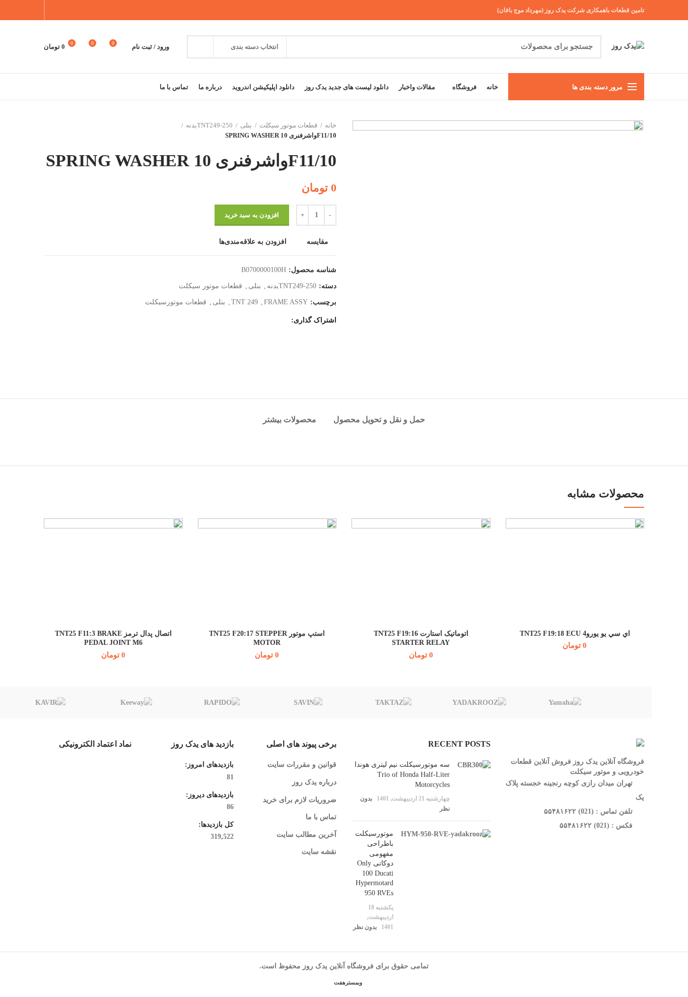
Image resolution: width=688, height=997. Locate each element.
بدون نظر (365, 926)
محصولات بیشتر (289, 419)
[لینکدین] (68, 10)
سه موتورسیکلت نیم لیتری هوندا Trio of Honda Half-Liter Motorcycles (402, 774)
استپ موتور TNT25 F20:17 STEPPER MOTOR (267, 638)
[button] (513, 557)
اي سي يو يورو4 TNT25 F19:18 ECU (575, 633)
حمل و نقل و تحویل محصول (379, 419)
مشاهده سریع (513, 580)
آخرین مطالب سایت (306, 834)
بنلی (246, 125)
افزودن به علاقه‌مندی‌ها (253, 241)
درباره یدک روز (314, 782)
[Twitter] (94, 10)
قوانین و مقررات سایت (301, 764)
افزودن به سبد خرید (252, 215)
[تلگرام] (56, 10)
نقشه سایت (319, 851)
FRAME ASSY (286, 302)
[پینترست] (81, 10)
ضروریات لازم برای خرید (299, 800)
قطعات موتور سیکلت (288, 125)
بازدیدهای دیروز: (209, 795)
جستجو (200, 46)
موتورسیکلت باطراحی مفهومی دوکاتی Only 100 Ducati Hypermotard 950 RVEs (374, 863)
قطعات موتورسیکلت (176, 302)
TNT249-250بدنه (209, 125)
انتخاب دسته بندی (255, 46)
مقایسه (317, 241)
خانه (330, 125)
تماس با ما (321, 817)
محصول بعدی (49, 130)
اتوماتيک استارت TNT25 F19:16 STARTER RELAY (421, 638)
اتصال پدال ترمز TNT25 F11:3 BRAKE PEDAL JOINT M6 (113, 638)
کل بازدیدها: (215, 824)
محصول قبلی (69, 130)
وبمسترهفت (347, 982)
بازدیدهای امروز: (208, 764)
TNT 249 (244, 302)
